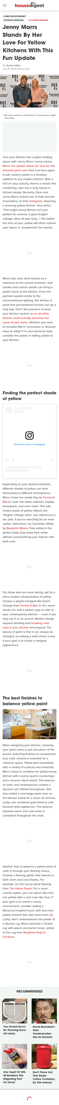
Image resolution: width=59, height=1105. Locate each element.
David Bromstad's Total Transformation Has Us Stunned (44, 1032)
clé (51, 915)
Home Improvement (15, 16)
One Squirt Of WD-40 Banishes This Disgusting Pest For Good (14, 1077)
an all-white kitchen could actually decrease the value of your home (26, 317)
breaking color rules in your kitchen (26, 625)
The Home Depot (20, 888)
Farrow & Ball (28, 605)
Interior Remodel (14, 20)
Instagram (36, 201)
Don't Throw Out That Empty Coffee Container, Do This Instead (44, 1077)
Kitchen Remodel (38, 20)
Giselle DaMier (13, 65)
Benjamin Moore (17, 528)
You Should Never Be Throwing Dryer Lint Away (14, 1030)
